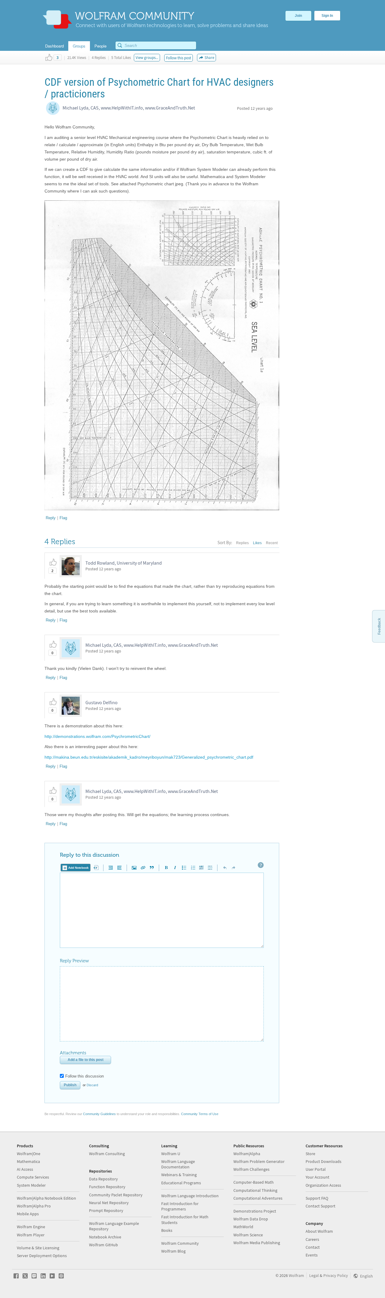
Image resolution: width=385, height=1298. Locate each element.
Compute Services (33, 1177)
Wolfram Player (31, 1235)
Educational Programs (181, 1182)
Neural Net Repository (109, 1202)
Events (312, 1255)
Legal (314, 1275)
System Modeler (31, 1185)
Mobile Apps (28, 1213)
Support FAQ (317, 1198)
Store (310, 1153)
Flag (63, 518)
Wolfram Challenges (251, 1169)
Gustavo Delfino (101, 702)
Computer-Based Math (253, 1182)
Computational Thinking (255, 1190)
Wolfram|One (28, 1153)
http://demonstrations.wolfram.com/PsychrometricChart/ (97, 736)
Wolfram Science (248, 1235)
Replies (242, 543)
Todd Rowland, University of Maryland (123, 563)
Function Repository (107, 1186)
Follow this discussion (84, 1076)
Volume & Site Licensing (38, 1247)
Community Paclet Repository (116, 1195)
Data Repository (103, 1179)
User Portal (316, 1169)
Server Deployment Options (42, 1255)
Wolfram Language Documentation (178, 1164)
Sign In (327, 16)
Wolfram (296, 1275)
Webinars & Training (179, 1174)
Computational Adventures (257, 1198)
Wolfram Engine (31, 1226)
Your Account (317, 1177)
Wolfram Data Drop (250, 1219)
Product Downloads (323, 1161)
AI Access (25, 1169)
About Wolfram (319, 1231)
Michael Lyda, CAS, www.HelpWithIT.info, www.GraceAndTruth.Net (129, 108)
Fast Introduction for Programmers (180, 1206)
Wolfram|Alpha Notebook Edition (46, 1198)
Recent (272, 543)
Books (166, 1230)
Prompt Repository (106, 1210)
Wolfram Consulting (107, 1153)
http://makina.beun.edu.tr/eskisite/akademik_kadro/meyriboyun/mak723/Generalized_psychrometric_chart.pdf (149, 757)
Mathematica (28, 1161)
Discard (92, 1085)
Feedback (379, 626)
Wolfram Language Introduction (190, 1195)
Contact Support (320, 1206)
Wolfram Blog (173, 1251)
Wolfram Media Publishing (256, 1242)
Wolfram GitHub (103, 1244)
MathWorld (243, 1226)
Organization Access (323, 1185)
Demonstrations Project (254, 1211)
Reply (51, 518)
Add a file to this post (85, 1060)
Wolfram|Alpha (246, 1153)
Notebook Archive (105, 1237)
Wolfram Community (180, 1243)
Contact (313, 1247)
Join (298, 16)
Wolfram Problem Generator (259, 1161)
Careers (312, 1239)
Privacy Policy (335, 1275)
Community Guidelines (99, 1114)
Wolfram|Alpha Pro (34, 1206)
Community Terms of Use (199, 1114)
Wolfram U (170, 1153)
